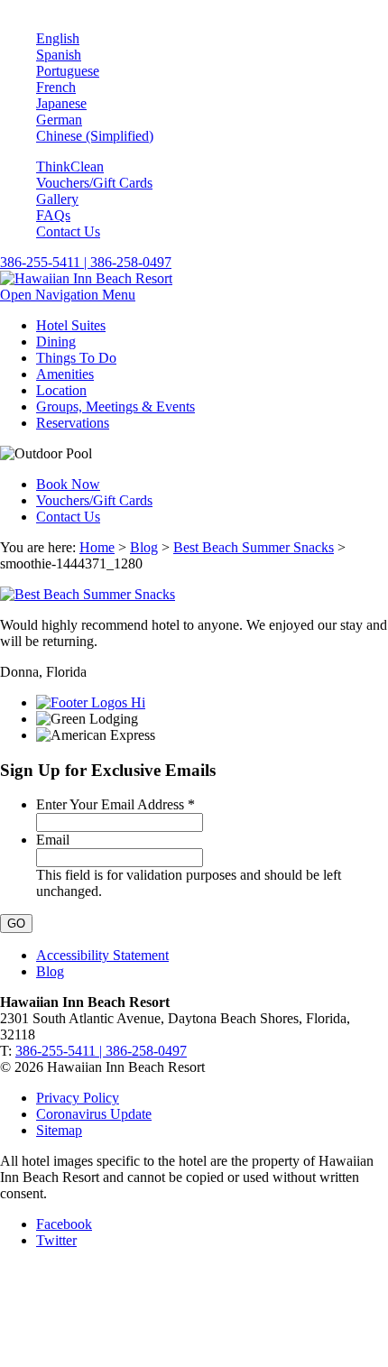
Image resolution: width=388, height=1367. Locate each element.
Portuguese (67, 71)
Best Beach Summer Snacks (253, 547)
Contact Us (68, 231)
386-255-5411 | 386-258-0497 (85, 262)
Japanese (61, 103)
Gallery (57, 199)
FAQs (53, 215)
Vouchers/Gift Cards (94, 182)
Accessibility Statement (102, 955)
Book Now (68, 484)
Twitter (56, 1240)
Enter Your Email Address (115, 804)
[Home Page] (86, 278)
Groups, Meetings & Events (115, 406)
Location (61, 390)
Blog (144, 547)
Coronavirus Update (94, 1114)
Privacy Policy (77, 1097)
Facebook (64, 1224)
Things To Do (76, 357)
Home (97, 547)
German (59, 119)
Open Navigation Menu (67, 294)
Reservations (72, 422)
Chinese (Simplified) (94, 135)
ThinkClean (70, 166)
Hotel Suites (71, 325)
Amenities (65, 374)
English (57, 38)
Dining (56, 341)
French (56, 87)
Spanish (58, 54)
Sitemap (59, 1130)
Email (52, 839)
